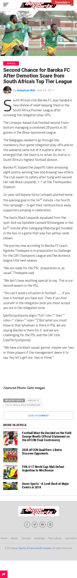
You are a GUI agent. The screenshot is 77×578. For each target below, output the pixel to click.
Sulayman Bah (26, 90)
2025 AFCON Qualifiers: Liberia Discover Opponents (42, 451)
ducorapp (39, 538)
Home (4, 538)
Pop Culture (55, 538)
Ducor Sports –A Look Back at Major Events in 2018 (45, 485)
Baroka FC (33, 400)
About (14, 538)
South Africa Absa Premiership (22, 405)
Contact (26, 538)
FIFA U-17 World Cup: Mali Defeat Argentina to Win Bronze (43, 468)
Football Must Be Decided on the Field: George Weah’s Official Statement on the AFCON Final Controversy (47, 436)
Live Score (70, 538)
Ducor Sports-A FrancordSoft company (31, 548)
